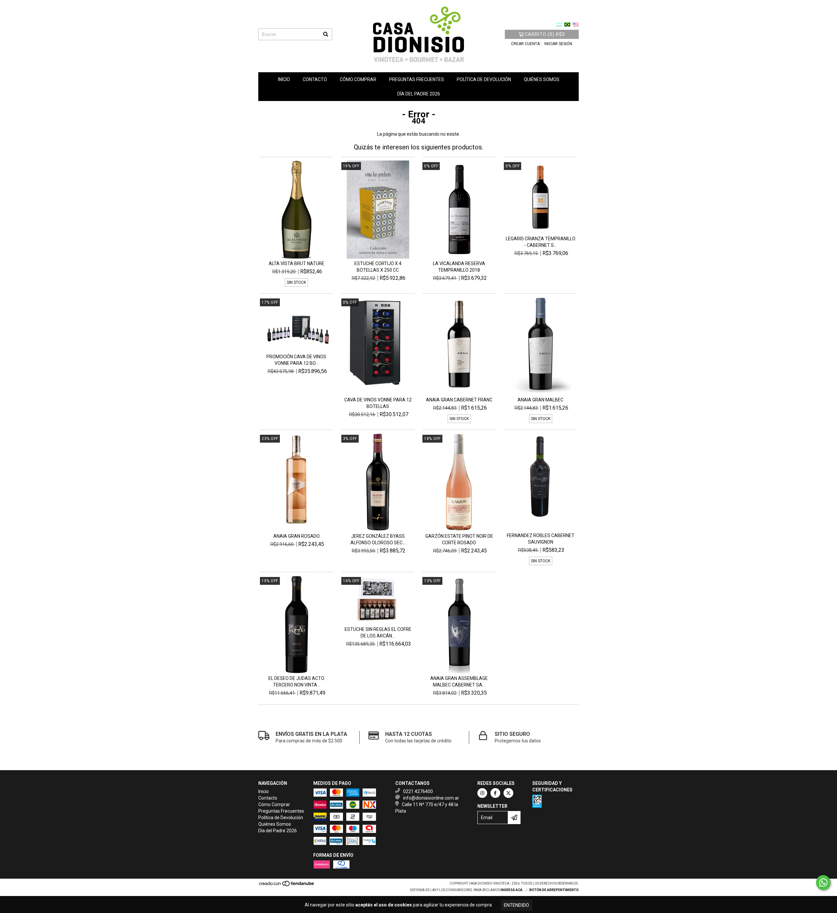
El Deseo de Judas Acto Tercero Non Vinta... (296, 681)
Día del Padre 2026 (418, 93)
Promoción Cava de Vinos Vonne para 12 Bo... (296, 360)
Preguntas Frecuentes (416, 79)
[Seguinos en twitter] (508, 793)
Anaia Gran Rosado (296, 536)
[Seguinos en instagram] (482, 793)
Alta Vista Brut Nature (296, 263)
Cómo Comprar (358, 79)
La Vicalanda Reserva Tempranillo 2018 (459, 267)
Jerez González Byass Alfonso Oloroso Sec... (377, 539)
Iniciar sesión (558, 44)
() (545, 34)
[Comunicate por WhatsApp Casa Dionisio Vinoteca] (823, 882)
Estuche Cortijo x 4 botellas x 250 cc (377, 267)
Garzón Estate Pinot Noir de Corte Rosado (459, 539)
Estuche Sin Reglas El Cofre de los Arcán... (378, 632)
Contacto (315, 79)
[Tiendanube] (287, 886)
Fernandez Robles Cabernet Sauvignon (540, 539)
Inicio (284, 79)
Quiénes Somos (541, 79)
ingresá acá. (512, 890)
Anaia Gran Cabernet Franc (459, 399)
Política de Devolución (484, 79)
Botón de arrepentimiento (554, 890)
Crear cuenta (525, 44)
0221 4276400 (418, 791)
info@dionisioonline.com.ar (431, 798)
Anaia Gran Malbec (540, 399)
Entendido (516, 905)
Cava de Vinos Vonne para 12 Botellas (378, 403)
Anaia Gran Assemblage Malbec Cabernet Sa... (459, 681)
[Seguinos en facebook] (495, 793)
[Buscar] (325, 34)
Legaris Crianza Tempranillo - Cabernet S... (540, 242)
